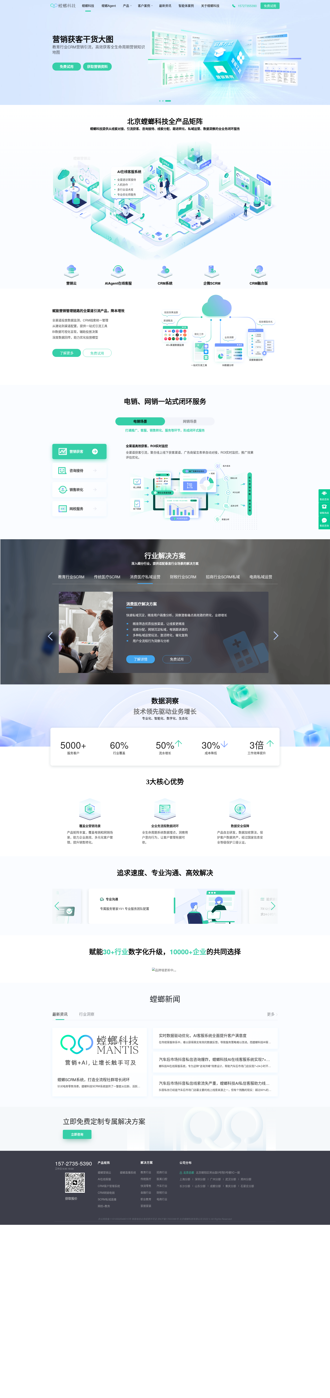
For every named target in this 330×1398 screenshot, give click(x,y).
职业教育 (146, 1199)
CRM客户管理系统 (109, 1186)
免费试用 (270, 6)
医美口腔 (162, 1179)
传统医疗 (146, 1179)
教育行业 (146, 1172)
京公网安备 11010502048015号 (114, 1218)
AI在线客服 (104, 1179)
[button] (162, 101)
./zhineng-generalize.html (66, 353)
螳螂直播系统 (128, 1172)
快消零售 (146, 1186)
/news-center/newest (272, 1014)
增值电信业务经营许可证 (144, 1218)
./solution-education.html (140, 659)
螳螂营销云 (104, 1172)
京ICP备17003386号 (168, 1218)
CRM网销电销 (106, 1192)
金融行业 (146, 1192)
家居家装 (146, 1206)
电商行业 (162, 1199)
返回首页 (6, 1109)
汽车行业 (162, 1186)
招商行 (161, 1172)
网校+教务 (104, 1206)
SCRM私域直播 (107, 1199)
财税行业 (162, 1192)
